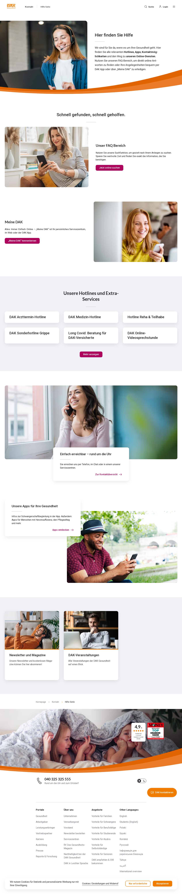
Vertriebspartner (44, 833)
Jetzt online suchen (109, 167)
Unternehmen (70, 816)
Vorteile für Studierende (104, 833)
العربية (123, 865)
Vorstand (68, 827)
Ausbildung (41, 845)
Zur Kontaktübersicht (106, 474)
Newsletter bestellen (74, 833)
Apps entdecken (60, 530)
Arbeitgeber (42, 822)
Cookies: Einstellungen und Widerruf (100, 883)
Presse (39, 850)
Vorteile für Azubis (101, 839)
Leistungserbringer (45, 827)
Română (124, 839)
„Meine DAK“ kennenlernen (22, 240)
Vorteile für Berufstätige (104, 827)
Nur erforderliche (138, 883)
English (123, 816)
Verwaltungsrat (71, 822)
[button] (11, 6)
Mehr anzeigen (91, 354)
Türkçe (123, 859)
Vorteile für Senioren (102, 854)
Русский (124, 845)
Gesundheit (41, 816)
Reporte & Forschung (46, 856)
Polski (123, 827)
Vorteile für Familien (102, 816)
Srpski (123, 833)
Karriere (40, 839)
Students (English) (129, 822)
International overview (131, 871)
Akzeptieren (162, 883)
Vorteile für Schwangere (104, 822)
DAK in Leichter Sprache (76, 863)
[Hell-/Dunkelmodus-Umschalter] (141, 781)
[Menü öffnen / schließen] (174, 6)
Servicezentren (71, 839)
